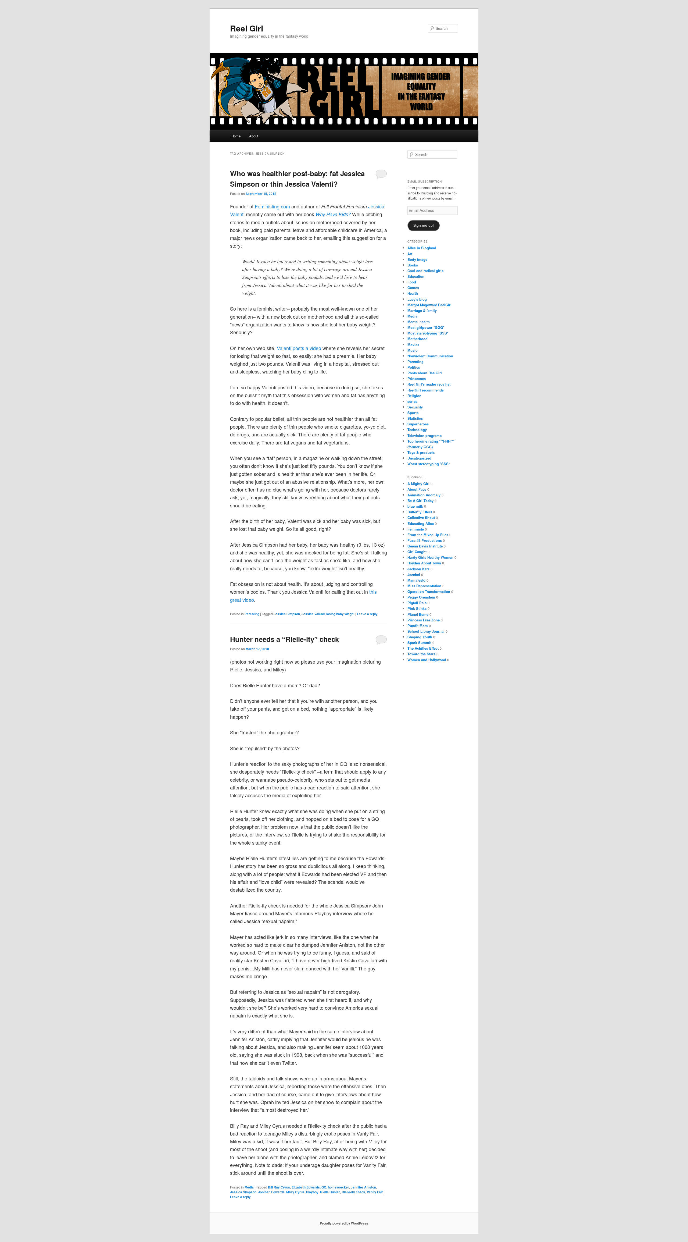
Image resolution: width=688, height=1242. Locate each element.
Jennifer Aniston (363, 1187)
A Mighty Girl (418, 483)
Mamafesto (416, 580)
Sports (412, 412)
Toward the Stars (421, 653)
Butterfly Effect (419, 511)
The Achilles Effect (423, 648)
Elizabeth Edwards (306, 1187)
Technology (417, 429)
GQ (323, 1187)
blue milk (415, 506)
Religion (414, 395)
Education (415, 276)
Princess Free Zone (423, 619)
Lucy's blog (417, 299)
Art (409, 253)
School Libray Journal (426, 631)
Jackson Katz (418, 568)
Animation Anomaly (423, 494)
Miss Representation (424, 585)
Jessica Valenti (313, 613)
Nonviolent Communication (430, 355)
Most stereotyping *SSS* (427, 333)
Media (249, 1187)
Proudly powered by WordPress (344, 1223)
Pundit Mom (417, 625)
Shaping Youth (419, 636)
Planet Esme (417, 614)
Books (412, 265)
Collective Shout (421, 517)
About (253, 135)
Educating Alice (420, 523)
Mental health (418, 321)
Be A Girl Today (420, 500)
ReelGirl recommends (425, 390)
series (412, 401)
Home (236, 135)
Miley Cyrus (295, 1192)
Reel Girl (246, 28)
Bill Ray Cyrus (279, 1187)
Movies (413, 344)
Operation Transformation (428, 591)
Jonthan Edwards (271, 1192)
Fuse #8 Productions (424, 540)
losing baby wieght (340, 613)
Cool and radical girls (425, 270)
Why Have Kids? (333, 214)
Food (411, 281)
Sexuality (415, 407)
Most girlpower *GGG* (425, 327)
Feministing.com (273, 206)
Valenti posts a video (298, 347)
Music (412, 350)
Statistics (415, 418)
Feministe (415, 529)
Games (413, 287)
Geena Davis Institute (425, 546)
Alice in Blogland (421, 247)
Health (412, 293)
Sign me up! (423, 225)
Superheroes (418, 423)
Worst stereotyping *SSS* (428, 463)
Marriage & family (422, 310)
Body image (417, 259)
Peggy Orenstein (421, 597)
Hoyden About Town (424, 562)
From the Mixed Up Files (427, 534)
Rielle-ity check (353, 1192)
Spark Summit (419, 642)
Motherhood (417, 338)
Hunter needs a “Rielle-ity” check (284, 639)
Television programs (424, 435)
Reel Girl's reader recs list (428, 384)
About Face (416, 489)
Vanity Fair (375, 1192)
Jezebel (413, 574)
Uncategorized (419, 458)
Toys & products (421, 452)
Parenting (252, 613)
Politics (413, 367)
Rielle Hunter (330, 1192)
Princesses (416, 378)
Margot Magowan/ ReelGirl (429, 304)
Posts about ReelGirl (424, 372)
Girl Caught (417, 551)
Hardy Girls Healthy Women (430, 557)
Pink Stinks (417, 608)
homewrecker (338, 1187)
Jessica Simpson (287, 613)
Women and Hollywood (426, 659)
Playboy (312, 1192)
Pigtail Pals (417, 602)
